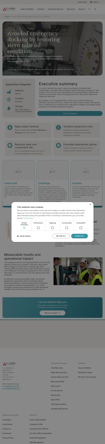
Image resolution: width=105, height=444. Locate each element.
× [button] (90, 204)
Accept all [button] (79, 236)
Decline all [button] (61, 236)
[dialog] (52, 222)
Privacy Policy (28, 218)
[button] (24, 236)
